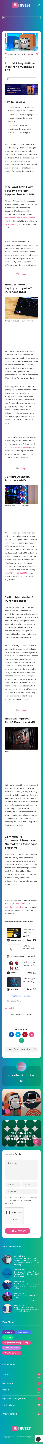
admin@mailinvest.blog (21, 1075)
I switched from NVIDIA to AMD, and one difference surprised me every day (25, 1298)
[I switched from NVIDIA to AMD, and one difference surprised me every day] (7, 1297)
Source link (9, 1008)
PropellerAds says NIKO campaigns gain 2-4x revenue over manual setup (26, 1310)
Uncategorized (11, 1353)
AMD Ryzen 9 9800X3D (18, 573)
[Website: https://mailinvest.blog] (21, 1081)
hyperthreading (11, 224)
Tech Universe (11, 1348)
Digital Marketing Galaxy (16, 1342)
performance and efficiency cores (20, 218)
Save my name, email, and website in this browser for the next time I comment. (21, 1200)
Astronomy (23, 1332)
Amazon (8, 1332)
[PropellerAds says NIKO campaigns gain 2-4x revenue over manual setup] (7, 1308)
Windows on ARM (21, 447)
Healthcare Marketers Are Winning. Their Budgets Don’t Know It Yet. (26, 1274)
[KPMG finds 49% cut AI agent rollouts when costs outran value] (7, 1285)
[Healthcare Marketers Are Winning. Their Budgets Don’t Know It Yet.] (7, 1273)
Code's (7, 1337)
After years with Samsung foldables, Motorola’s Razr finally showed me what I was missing (26, 1262)
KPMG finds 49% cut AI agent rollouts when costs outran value (26, 1286)
